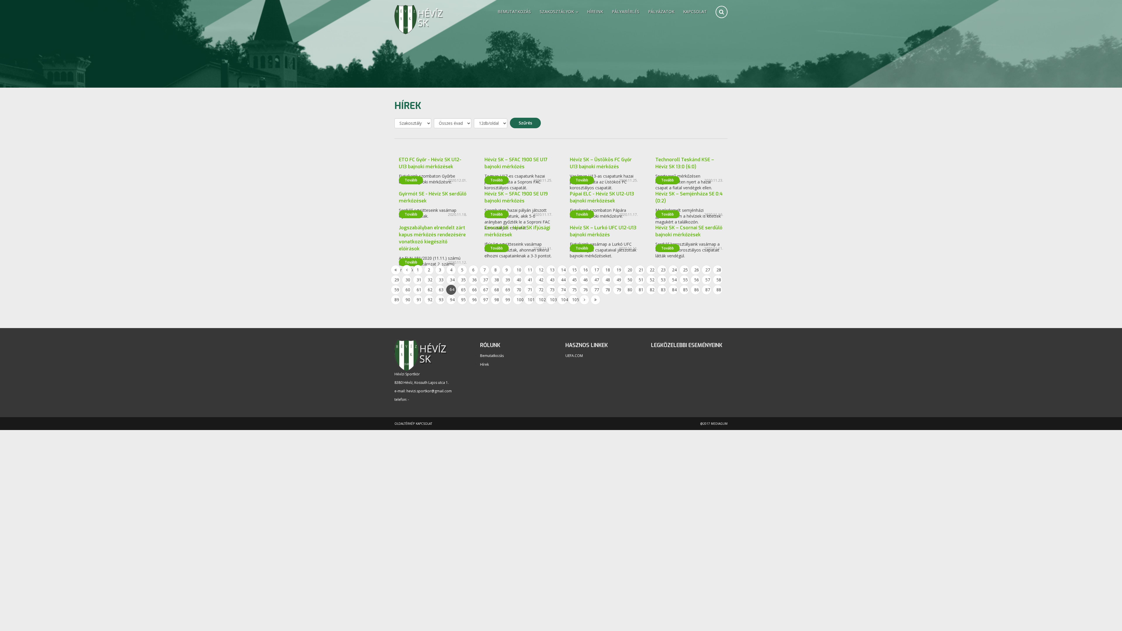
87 (707, 289)
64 (452, 289)
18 (607, 270)
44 (563, 279)
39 (507, 279)
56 (696, 279)
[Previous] (407, 270)
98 (496, 299)
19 (619, 270)
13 (552, 270)
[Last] (595, 300)
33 (441, 279)
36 (474, 279)
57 (707, 279)
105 (575, 299)
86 (696, 289)
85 (685, 289)
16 (585, 270)
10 (519, 270)
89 (396, 299)
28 (718, 270)
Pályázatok (661, 11)
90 (408, 299)
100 (520, 299)
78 (607, 289)
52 (652, 279)
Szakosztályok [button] (557, 11)
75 (574, 289)
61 (419, 289)
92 (430, 299)
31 (419, 279)
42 (541, 279)
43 (552, 279)
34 (452, 279)
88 (718, 289)
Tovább (411, 180)
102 (542, 299)
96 (474, 299)
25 (685, 270)
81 (641, 289)
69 (507, 289)
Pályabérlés (625, 11)
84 (674, 289)
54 (674, 279)
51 (641, 279)
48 (607, 279)
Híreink (595, 11)
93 (441, 299)
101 (531, 299)
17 (596, 270)
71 (530, 289)
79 (619, 289)
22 (652, 270)
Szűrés (525, 123)
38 (496, 279)
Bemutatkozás (514, 11)
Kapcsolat (695, 11)
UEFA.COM (574, 355)
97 (485, 299)
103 (553, 299)
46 (585, 279)
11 (530, 270)
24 (674, 270)
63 (441, 289)
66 (474, 289)
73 (552, 289)
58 (718, 279)
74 (563, 289)
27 (707, 270)
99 (507, 299)
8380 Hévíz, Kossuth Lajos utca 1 (421, 382)
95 (463, 299)
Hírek (484, 364)
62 (430, 289)
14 (563, 270)
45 (574, 279)
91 (419, 299)
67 (485, 289)
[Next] (584, 300)
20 (630, 270)
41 (530, 279)
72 (541, 289)
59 (396, 289)
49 (619, 279)
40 (519, 279)
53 (663, 279)
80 (630, 289)
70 (519, 289)
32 (430, 279)
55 (685, 279)
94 (452, 299)
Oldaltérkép (404, 424)
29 (396, 279)
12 (541, 270)
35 (463, 279)
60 (408, 289)
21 (641, 270)
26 (696, 270)
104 (564, 299)
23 (663, 270)
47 (596, 279)
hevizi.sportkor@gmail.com (429, 391)
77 (596, 289)
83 (663, 289)
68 (496, 289)
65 (463, 289)
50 (630, 279)
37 (485, 279)
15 (574, 270)
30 (408, 279)
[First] (396, 270)
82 (652, 289)
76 (585, 289)
